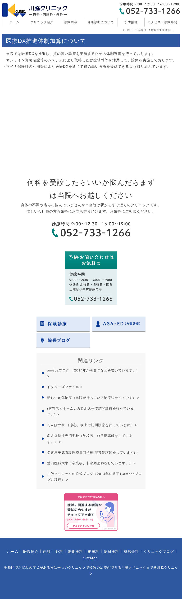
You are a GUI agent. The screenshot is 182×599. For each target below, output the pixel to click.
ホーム (14, 22)
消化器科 (75, 552)
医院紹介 (30, 552)
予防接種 (131, 22)
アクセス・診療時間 (162, 22)
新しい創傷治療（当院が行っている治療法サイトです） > (93, 398)
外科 (59, 552)
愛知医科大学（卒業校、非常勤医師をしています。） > (91, 463)
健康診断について (100, 22)
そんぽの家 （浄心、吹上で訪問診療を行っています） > (92, 425)
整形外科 (131, 552)
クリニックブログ (159, 552)
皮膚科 (93, 552)
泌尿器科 (111, 552)
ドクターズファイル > (64, 387)
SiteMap (90, 558)
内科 (47, 552)
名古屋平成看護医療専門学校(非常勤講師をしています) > (93, 452)
